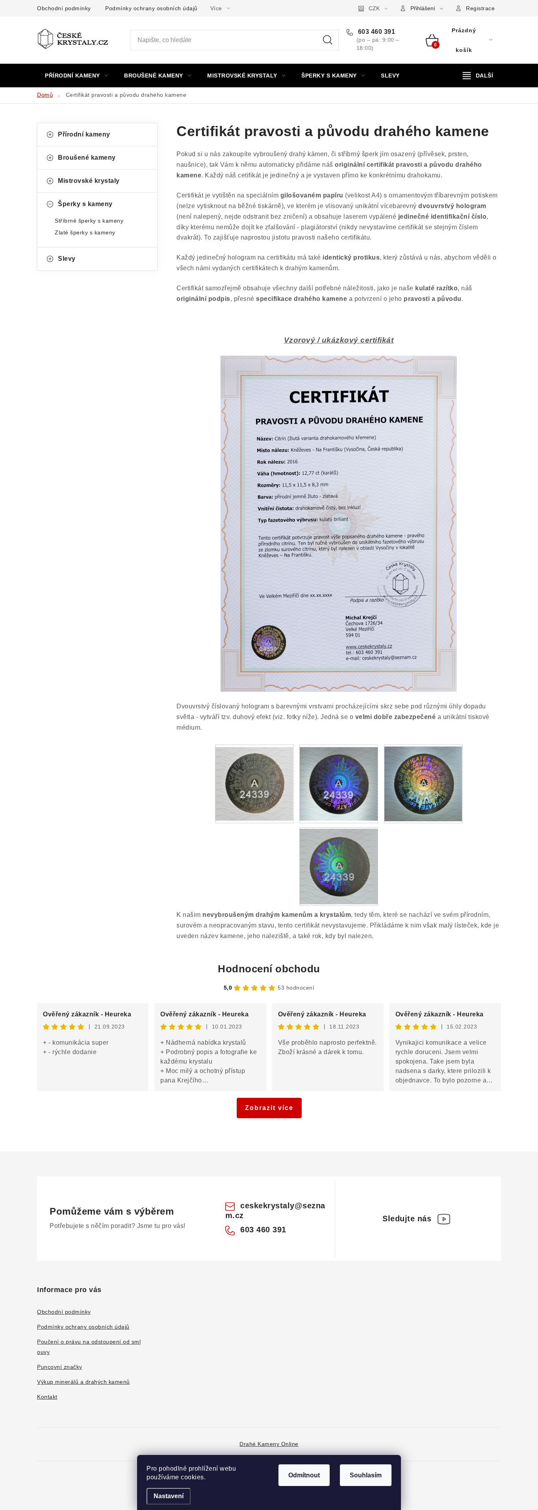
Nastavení (169, 1496)
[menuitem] (76, 75)
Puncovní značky (59, 1367)
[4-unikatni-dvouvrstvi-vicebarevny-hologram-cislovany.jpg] (339, 864)
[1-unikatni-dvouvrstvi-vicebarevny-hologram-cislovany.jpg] (254, 781)
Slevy (67, 258)
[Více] (478, 75)
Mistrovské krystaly (89, 180)
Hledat (328, 40)
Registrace (480, 8)
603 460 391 (375, 31)
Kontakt (47, 1397)
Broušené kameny (87, 157)
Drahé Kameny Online (269, 1444)
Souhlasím (366, 1475)
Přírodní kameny (84, 134)
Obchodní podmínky (64, 8)
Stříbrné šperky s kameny (89, 221)
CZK (374, 8)
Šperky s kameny (85, 204)
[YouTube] (444, 1219)
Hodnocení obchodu (269, 969)
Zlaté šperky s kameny (85, 232)
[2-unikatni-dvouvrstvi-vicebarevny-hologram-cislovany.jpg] (339, 781)
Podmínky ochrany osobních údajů (151, 8)
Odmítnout (304, 1475)
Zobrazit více (269, 1107)
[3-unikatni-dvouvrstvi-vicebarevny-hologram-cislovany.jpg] (423, 781)
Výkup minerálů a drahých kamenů (83, 1382)
